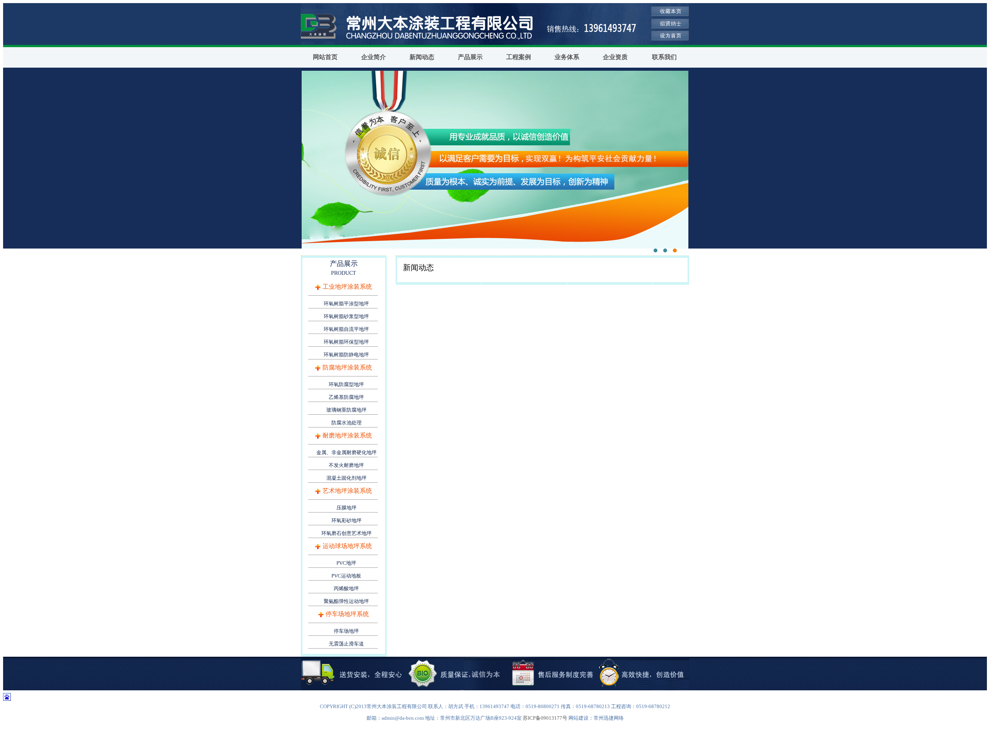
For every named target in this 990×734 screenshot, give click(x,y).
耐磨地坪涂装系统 (347, 435)
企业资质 (615, 57)
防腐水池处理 (346, 423)
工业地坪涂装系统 (347, 286)
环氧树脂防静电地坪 (346, 355)
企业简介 (373, 57)
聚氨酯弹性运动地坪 (346, 601)
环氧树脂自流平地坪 (346, 329)
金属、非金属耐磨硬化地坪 (346, 452)
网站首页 (325, 57)
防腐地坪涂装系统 (347, 367)
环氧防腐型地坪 (346, 384)
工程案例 (518, 57)
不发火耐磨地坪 (346, 465)
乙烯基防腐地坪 (346, 397)
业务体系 (567, 57)
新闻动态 (422, 57)
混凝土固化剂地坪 (346, 478)
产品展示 (470, 57)
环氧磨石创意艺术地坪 (346, 533)
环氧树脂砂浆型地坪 (346, 316)
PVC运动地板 (346, 576)
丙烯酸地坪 (346, 588)
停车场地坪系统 (347, 614)
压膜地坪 (346, 508)
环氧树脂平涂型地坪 (346, 304)
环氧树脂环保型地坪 (346, 342)
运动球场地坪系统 (347, 546)
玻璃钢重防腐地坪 (346, 410)
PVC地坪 (346, 563)
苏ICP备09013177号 (545, 718)
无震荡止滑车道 (346, 644)
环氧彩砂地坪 (346, 520)
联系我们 (664, 57)
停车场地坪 (346, 631)
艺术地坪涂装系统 (347, 490)
